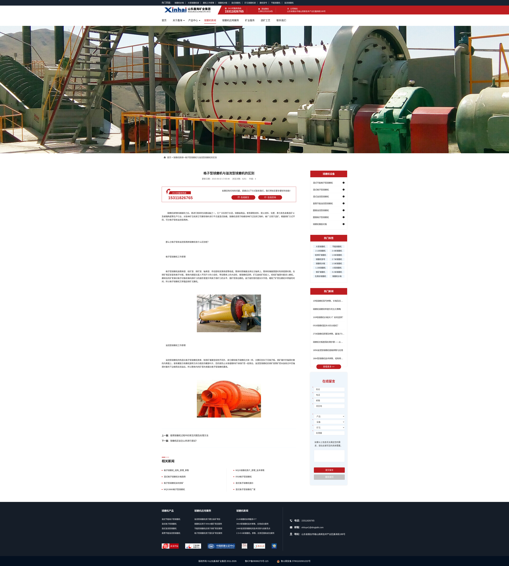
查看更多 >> (328, 367)
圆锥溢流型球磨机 (321, 210)
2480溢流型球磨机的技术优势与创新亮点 (253, 528)
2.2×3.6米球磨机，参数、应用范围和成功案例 (255, 533)
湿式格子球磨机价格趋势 (175, 477)
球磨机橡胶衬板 (320, 224)
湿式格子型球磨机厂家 (245, 489)
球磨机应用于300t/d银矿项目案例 (208, 524)
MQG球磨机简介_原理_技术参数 (250, 470)
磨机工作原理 (208, 3)
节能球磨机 (275, 3)
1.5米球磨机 (337, 263)
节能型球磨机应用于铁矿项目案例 (208, 528)
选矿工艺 (265, 20)
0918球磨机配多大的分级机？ (326, 325)
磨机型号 (263, 3)
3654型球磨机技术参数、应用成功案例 (252, 524)
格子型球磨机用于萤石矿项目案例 (208, 533)
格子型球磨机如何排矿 (174, 483)
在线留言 (245, 197)
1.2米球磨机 (320, 268)
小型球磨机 (337, 268)
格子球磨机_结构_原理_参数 (176, 470)
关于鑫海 (177, 20)
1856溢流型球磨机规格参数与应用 (328, 350)
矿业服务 (250, 20)
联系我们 (281, 20)
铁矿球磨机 (320, 272)
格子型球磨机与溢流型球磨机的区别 (201, 157)
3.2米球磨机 (337, 272)
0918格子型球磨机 (244, 477)
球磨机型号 (320, 259)
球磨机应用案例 (230, 20)
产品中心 (193, 20)
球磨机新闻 (210, 20)
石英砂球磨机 (320, 276)
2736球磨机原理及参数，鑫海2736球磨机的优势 (334, 334)
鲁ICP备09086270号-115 (256, 561)
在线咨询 (271, 197)
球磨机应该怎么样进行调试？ (184, 441)
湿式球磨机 (236, 3)
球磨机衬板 (222, 3)
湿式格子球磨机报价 (244, 483)
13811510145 (265, 11)
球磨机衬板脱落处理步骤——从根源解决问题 (333, 342)
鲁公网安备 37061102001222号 (296, 561)
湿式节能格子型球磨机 (323, 183)
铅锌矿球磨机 (320, 255)
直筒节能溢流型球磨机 (323, 203)
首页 (164, 20)
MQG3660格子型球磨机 (174, 489)
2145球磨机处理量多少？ (246, 519)
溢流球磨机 (289, 3)
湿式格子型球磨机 (321, 190)
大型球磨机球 (193, 3)
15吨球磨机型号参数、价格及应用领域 (330, 301)
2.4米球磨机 (337, 251)
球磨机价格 (179, 3)
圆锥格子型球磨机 (321, 217)
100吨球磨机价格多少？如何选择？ (328, 317)
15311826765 (180, 198)
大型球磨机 (320, 246)
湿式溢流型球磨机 (321, 196)
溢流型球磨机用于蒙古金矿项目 (207, 519)
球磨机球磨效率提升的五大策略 (327, 309)
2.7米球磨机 (337, 259)
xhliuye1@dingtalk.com (312, 527)
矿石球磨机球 (250, 3)
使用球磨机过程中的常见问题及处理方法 (189, 435)
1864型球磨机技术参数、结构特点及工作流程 (333, 358)
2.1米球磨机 (320, 251)
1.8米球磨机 (337, 255)
